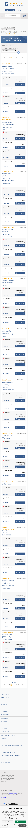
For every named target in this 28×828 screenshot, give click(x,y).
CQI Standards (4, 711)
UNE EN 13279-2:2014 (8, 436)
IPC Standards (4, 725)
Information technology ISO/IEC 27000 (11, 766)
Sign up (12, 10)
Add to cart (21, 84)
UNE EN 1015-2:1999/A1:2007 (8, 123)
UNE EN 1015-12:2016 (8, 69)
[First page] (4, 57)
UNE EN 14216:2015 (8, 332)
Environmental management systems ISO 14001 (13, 749)
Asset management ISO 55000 (8, 752)
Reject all (7, 821)
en (22, 10)
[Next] (20, 57)
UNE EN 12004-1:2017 (8, 178)
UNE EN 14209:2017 (8, 282)
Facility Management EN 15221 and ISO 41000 (12, 759)
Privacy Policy (4, 797)
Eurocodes (4, 738)
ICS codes (9, 31)
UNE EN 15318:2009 (8, 483)
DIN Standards (5, 714)
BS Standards (11, 775)
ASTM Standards (5, 697)
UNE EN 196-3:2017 (8, 636)
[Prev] (7, 57)
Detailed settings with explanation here (14, 824)
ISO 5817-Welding (5, 762)
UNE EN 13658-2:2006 (8, 232)
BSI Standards (4, 704)
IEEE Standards (5, 721)
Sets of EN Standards (6, 742)
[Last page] (23, 57)
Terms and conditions (12, 793)
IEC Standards (4, 718)
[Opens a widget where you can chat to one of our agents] (22, 825)
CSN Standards (5, 708)
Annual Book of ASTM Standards (9, 701)
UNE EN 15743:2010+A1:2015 (8, 531)
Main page (3, 31)
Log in (7, 10)
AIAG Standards (5, 694)
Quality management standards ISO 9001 (11, 745)
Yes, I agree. (20, 821)
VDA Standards (10, 779)
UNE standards (5, 731)
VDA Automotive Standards (8, 735)
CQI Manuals (3, 781)
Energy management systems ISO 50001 (11, 755)
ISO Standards (4, 728)
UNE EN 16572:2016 (8, 584)
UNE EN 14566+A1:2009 (8, 385)
